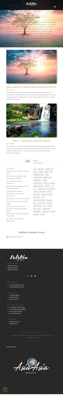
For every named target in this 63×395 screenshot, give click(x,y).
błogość (46, 172)
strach (45, 206)
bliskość (35, 172)
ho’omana (44, 180)
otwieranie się (36, 194)
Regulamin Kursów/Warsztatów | (29, 335)
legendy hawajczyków (38, 186)
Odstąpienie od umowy (32, 337)
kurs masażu (51, 183)
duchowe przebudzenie (38, 174)
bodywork (41, 172)
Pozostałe (12, 90)
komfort (45, 183)
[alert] (31, 237)
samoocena (49, 203)
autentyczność (41, 169)
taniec (34, 208)
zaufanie (42, 214)
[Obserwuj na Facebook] (28, 276)
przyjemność (49, 200)
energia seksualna (37, 177)
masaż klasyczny (41, 188)
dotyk (51, 172)
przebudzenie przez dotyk (38, 200)
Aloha (34, 169)
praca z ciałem (36, 197)
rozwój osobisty (41, 203)
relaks (34, 203)
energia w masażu (47, 177)
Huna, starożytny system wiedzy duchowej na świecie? (31, 87)
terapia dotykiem (37, 211)
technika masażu (46, 208)
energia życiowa (36, 180)
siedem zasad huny (37, 206)
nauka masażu (42, 191)
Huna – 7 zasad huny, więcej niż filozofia (31, 140)
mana (34, 188)
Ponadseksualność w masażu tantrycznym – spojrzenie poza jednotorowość (15, 193)
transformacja (46, 211)
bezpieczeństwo (49, 169)
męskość (35, 191)
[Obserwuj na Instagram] (31, 276)
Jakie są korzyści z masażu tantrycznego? (18, 198)
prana (43, 197)
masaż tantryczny (50, 188)
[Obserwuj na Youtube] (35, 276)
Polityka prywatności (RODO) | (46, 335)
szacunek (50, 206)
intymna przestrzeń (37, 183)
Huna (7, 90)
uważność (53, 211)
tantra (39, 208)
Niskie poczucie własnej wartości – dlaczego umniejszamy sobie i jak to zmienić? (16, 209)
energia (47, 174)
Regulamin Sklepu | (16, 335)
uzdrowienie (36, 214)
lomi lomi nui (47, 186)
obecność (49, 191)
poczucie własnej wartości (46, 194)
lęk (52, 186)
